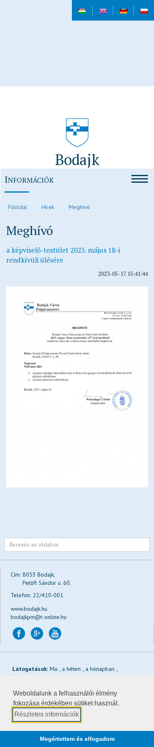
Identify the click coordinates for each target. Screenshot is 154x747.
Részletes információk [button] (46, 714)
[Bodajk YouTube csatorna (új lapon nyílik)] (55, 632)
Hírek (47, 207)
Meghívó (79, 207)
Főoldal (17, 207)
